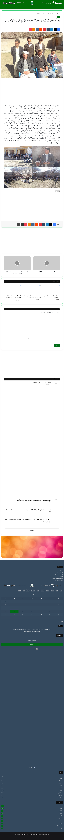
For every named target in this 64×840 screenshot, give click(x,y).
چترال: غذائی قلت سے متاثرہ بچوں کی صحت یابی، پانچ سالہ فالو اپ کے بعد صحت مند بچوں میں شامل (51, 296)
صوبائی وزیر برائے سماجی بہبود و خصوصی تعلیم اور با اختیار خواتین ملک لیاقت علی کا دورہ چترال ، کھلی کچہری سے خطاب (32, 296)
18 (49, 611)
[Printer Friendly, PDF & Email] (57, 191)
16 (5, 608)
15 (14, 608)
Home (58, 13)
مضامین (38, 590)
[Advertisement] (32, 91)
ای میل (59, 338)
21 (22, 611)
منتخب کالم (28, 590)
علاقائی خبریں (42, 590)
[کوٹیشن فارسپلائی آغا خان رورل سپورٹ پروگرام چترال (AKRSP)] (56, 440)
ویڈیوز (24, 590)
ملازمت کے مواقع (33, 590)
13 (31, 608)
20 (31, 611)
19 (41, 611)
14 (22, 608)
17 (58, 611)
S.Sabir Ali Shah (45, 834)
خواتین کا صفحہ (52, 590)
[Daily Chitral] (32, 3)
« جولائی (62, 621)
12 (41, 608)
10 (58, 608)
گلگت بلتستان (19, 590)
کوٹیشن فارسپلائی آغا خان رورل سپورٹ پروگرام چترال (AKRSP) (42, 383)
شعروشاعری (47, 590)
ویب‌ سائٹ (29, 338)
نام (59, 332)
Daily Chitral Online (32, 834)
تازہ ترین (55, 13)
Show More (32, 530)
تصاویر (57, 590)
